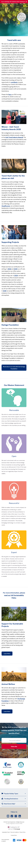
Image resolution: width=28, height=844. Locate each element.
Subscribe (14, 746)
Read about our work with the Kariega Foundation (14, 368)
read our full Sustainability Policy (14, 596)
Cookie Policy (14, 835)
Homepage (17, 829)
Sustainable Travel (6, 832)
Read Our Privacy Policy (14, 753)
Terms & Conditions (14, 832)
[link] (14, 411)
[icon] (26, 2)
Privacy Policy (22, 832)
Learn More (7, 654)
